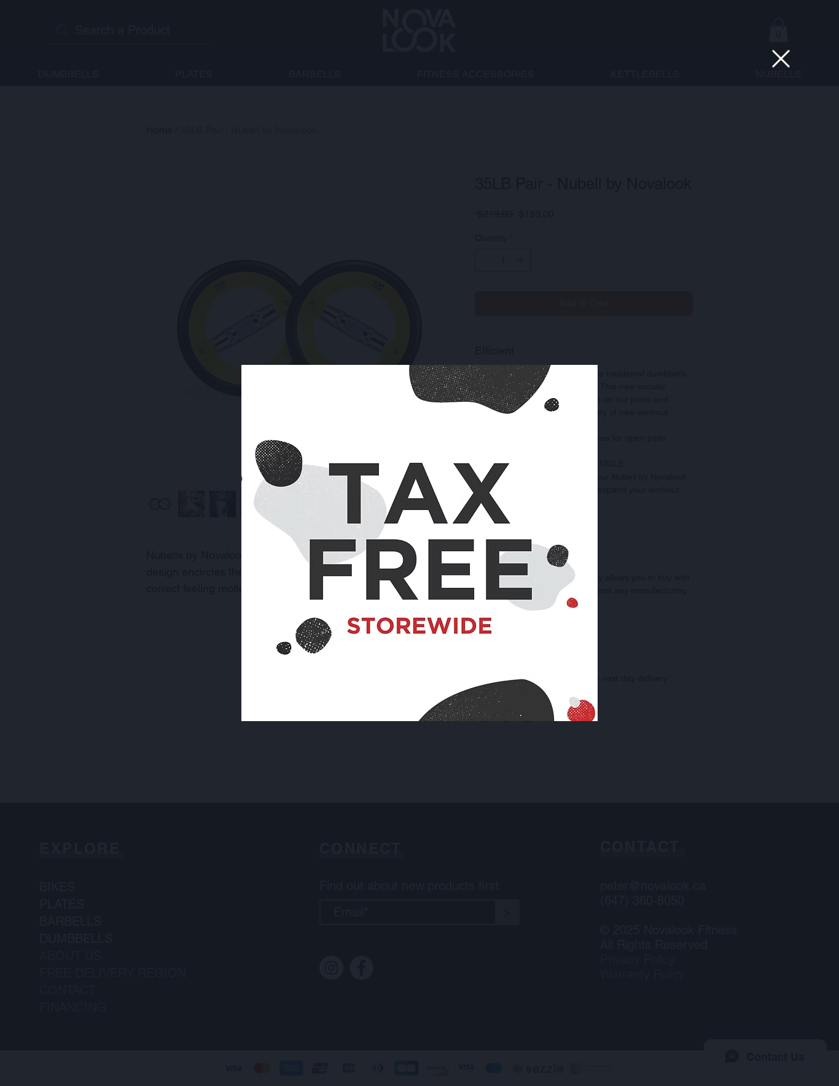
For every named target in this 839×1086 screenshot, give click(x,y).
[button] (781, 58)
